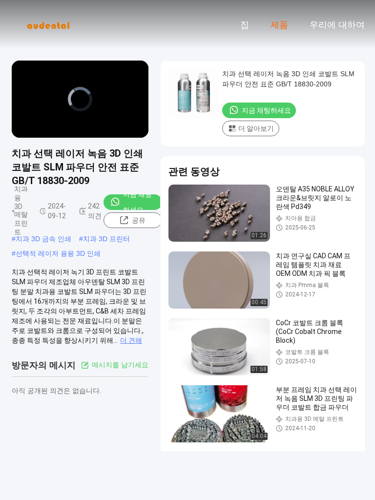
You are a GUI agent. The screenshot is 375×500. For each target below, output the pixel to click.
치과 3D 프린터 (106, 239)
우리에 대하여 (337, 25)
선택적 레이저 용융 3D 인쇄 (58, 253)
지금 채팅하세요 (137, 202)
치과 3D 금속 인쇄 (43, 239)
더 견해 (131, 340)
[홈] (47, 24)
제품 (279, 25)
